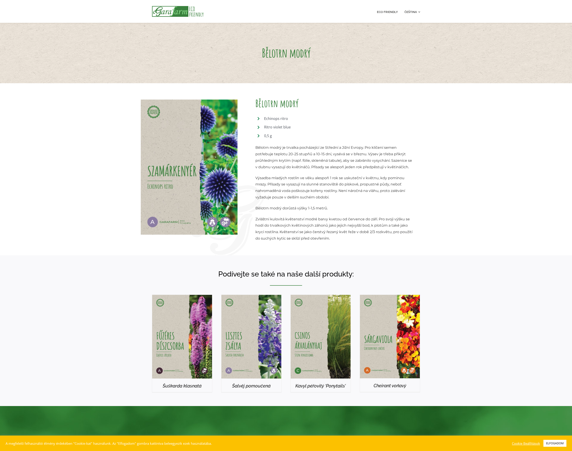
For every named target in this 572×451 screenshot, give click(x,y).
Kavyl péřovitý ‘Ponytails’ (320, 386)
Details (182, 338)
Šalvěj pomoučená (251, 386)
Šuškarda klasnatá (182, 386)
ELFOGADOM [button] (555, 443)
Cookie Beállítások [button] (526, 443)
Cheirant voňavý (390, 385)
